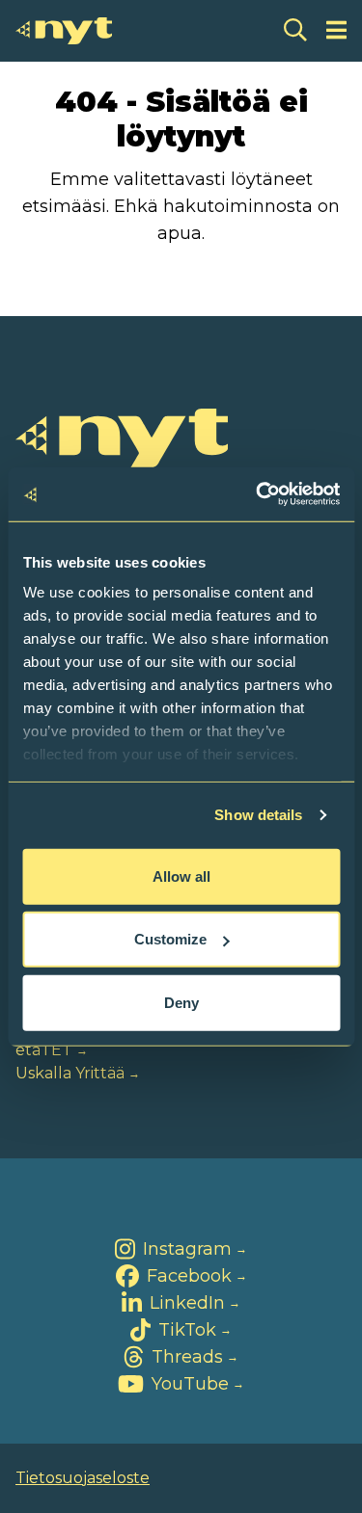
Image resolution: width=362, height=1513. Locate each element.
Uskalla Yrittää (70, 1073)
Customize (170, 939)
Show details (258, 815)
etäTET (43, 1050)
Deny (181, 1002)
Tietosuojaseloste (82, 1478)
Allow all (181, 875)
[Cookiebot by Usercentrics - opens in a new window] (258, 494)
